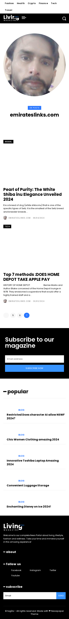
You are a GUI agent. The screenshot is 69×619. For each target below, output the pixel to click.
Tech (7, 226)
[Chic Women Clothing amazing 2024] (9, 432)
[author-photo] (5, 218)
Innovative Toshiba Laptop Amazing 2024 (33, 462)
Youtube (15, 575)
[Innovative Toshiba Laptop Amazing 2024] (9, 453)
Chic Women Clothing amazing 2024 (33, 439)
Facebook (16, 570)
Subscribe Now (34, 368)
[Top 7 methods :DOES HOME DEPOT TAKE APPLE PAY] (34, 247)
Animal (8, 141)
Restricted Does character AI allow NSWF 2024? (36, 416)
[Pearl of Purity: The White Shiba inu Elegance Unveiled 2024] (34, 162)
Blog (21, 410)
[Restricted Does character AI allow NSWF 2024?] (9, 407)
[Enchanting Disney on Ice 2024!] (9, 499)
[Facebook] (25, 124)
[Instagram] (31, 124)
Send (61, 595)
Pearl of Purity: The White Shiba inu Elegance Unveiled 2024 (32, 194)
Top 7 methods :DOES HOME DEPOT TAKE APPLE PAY (31, 277)
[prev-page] (6, 315)
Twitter (53, 570)
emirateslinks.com (20, 218)
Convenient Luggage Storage (28, 485)
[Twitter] (38, 124)
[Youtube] (44, 124)
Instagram (35, 570)
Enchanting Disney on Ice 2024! (29, 507)
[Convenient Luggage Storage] (9, 478)
